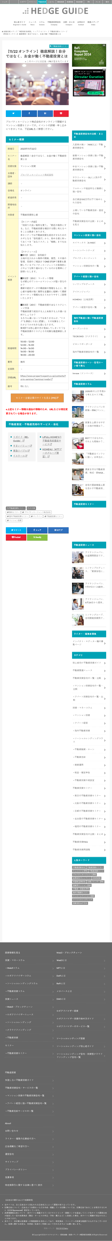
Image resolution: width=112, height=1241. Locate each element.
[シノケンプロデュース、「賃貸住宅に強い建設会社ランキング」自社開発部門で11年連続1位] (78, 573)
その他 (32, 508)
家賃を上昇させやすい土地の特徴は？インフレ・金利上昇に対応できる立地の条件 (95, 424)
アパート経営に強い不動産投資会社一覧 (27, 1103)
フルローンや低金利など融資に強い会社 (88, 190)
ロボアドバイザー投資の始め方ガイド (75, 1018)
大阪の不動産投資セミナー (88, 803)
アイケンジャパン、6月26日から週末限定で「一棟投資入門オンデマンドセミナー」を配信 (95, 601)
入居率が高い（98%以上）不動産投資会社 (88, 146)
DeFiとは (61, 975)
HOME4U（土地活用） (84, 299)
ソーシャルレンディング (82, 900)
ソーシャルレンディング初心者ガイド (75, 1046)
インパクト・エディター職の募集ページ (88, 643)
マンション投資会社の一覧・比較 (88, 687)
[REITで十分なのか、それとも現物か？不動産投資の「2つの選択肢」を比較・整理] (78, 443)
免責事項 (9, 1177)
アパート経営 (81, 723)
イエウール (19, 455)
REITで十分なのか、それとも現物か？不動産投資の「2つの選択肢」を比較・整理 (95, 440)
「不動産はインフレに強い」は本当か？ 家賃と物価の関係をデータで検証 (95, 455)
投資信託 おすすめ (80, 903)
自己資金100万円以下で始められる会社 (88, 201)
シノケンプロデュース (83, 284)
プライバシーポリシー (16, 1169)
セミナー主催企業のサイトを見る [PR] (36, 397)
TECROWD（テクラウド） (86, 336)
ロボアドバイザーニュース (20, 1014)
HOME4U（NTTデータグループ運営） (52, 453)
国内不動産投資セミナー (18, 516)
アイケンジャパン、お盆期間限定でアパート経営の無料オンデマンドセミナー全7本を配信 (95, 554)
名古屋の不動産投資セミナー (89, 818)
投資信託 (70, 2)
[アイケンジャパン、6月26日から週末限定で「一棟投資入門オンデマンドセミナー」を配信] (78, 604)
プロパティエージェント (85, 258)
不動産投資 (42, 2)
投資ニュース (11, 999)
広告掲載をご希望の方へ (17, 1146)
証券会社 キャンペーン (82, 878)
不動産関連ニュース (82, 670)
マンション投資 (15, 520)
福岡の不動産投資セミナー (88, 826)
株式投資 (79, 2)
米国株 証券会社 (79, 882)
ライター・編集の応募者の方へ (20, 1138)
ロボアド (23, 2)
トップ (4, 2)
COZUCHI (96, 878)
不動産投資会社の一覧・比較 (87, 678)
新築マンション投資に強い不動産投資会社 (88, 157)
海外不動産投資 (82, 730)
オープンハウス (80, 328)
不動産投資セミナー (17, 508)
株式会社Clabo (62, 1228)
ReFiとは (61, 983)
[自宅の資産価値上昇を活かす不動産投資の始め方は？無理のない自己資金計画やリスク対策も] (78, 490)
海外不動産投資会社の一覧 (86, 351)
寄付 (107, 2)
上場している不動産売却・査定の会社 (88, 212)
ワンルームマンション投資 (83, 896)
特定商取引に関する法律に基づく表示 (23, 1185)
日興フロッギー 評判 (96, 882)
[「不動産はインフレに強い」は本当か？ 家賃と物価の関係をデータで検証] (78, 459)
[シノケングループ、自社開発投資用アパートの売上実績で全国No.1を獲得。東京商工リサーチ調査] (78, 620)
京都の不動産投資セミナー (88, 811)
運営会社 (9, 1154)
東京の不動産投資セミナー (88, 795)
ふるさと (51, 2)
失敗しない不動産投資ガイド (19, 1080)
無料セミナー (14, 512)
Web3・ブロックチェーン (20, 1006)
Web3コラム (13, 968)
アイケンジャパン (81, 291)
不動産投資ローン (96, 871)
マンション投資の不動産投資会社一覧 (25, 1095)
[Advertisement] (20, 481)
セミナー (9, 1045)
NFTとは (61, 968)
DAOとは (61, 999)
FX (89, 2)
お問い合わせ (11, 1130)
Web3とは (62, 960)
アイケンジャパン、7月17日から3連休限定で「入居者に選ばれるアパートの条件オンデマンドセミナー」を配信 (95, 585)
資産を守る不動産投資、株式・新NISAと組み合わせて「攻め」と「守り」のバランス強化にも (95, 471)
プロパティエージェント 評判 (84, 874)
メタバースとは (64, 991)
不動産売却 (80, 757)
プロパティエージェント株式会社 (36, 174)
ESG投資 (60, 2)
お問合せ (81, 23)
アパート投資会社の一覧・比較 (88, 698)
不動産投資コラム (16, 991)
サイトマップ (11, 1161)
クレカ (98, 2)
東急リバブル (20, 450)
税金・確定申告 (82, 772)
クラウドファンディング (19, 1029)
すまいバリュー (21, 445)
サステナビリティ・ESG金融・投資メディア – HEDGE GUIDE (68, 1235)
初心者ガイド (19, 23)
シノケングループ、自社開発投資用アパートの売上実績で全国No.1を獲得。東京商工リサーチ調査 (95, 616)
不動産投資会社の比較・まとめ (88, 834)
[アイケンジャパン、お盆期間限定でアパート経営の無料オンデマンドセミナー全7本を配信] (78, 557)
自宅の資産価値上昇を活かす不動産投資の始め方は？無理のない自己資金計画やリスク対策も (95, 487)
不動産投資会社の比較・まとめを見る (88, 223)
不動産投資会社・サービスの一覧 (21, 1087)
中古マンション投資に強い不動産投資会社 (88, 168)
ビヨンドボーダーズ (82, 344)
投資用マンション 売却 (82, 885)
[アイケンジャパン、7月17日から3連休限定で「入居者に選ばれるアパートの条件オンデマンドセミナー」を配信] (78, 588)
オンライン (37, 516)
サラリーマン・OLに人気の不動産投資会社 (87, 179)
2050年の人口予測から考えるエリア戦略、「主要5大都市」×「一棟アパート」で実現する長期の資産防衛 (95, 393)
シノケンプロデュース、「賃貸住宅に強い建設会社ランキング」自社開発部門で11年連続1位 (95, 569)
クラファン (33, 2)
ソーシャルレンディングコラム (88, 740)
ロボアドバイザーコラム (19, 975)
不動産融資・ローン (84, 749)
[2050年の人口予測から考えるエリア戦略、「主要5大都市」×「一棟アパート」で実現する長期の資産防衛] (78, 396)
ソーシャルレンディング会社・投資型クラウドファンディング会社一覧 (80, 1056)
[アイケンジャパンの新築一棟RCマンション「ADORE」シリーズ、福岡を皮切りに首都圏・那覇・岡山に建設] (78, 412)
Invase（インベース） (83, 373)
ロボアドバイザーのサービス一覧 (73, 1026)
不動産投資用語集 (81, 849)
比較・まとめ (69, 23)
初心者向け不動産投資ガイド (87, 662)
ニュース (32, 23)
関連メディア (93, 23)
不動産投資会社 (54, 23)
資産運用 (79, 764)
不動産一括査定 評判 (81, 889)
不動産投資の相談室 (84, 780)
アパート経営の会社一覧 (85, 307)
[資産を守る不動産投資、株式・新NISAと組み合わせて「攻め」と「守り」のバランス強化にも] (78, 474)
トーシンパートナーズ (83, 250)
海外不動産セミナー (81, 892)
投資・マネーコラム (82, 707)
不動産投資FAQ (80, 841)
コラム (42, 23)
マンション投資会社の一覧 (86, 265)
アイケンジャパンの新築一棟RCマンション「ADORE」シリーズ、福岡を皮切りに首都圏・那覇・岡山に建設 (95, 408)
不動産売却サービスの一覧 (20, 1111)
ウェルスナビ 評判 (80, 871)
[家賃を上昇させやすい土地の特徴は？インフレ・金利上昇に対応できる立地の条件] (78, 427)
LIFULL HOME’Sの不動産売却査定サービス (51, 441)
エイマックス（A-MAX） (85, 242)
